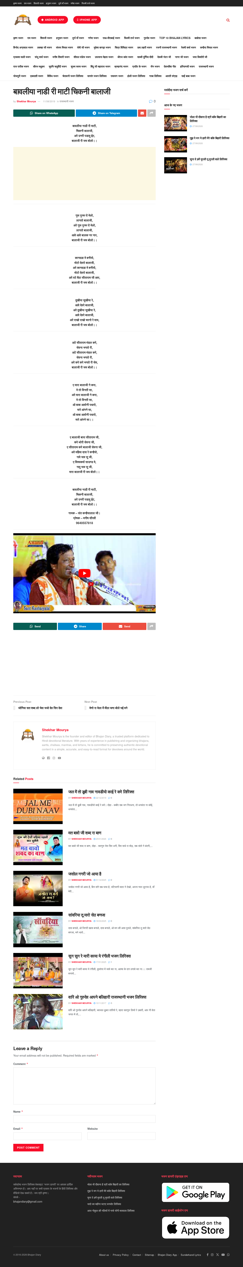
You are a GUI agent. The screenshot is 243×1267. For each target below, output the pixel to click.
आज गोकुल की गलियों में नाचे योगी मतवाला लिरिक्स (110, 1210)
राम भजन (27, 3)
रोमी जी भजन (83, 47)
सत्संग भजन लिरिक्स (97, 76)
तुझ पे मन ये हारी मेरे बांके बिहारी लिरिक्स (209, 138)
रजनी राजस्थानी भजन (166, 47)
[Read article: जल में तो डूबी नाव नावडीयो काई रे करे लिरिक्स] (38, 806)
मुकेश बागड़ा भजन (102, 47)
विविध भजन (52, 76)
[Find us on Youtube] (223, 1255)
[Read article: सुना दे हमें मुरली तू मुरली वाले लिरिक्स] (175, 165)
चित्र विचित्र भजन (124, 47)
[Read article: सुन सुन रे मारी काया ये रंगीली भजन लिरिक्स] (38, 970)
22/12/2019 (100, 797)
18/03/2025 (100, 920)
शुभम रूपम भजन (78, 66)
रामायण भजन (117, 76)
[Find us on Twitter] (217, 1255)
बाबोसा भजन (200, 38)
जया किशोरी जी (200, 57)
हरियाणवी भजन (187, 66)
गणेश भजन (75, 3)
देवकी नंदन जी (164, 57)
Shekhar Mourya (26, 101)
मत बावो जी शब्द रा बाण (84, 833)
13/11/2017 (100, 1002)
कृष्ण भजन (17, 3)
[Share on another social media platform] (151, 113)
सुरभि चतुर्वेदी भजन (58, 66)
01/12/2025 (100, 879)
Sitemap (149, 1255)
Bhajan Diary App (167, 1255)
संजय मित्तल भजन (64, 47)
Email (18, 1129)
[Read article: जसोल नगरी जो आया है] (38, 888)
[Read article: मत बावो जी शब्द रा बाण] (38, 847)
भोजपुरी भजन (19, 76)
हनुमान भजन (51, 3)
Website (92, 1129)
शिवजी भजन (39, 3)
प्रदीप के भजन (139, 66)
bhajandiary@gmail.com (27, 1201)
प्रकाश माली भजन (22, 57)
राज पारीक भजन (21, 66)
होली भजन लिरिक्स (136, 76)
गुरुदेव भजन (149, 38)
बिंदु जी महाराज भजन (100, 66)
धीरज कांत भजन (125, 57)
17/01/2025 (100, 961)
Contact (137, 1255)
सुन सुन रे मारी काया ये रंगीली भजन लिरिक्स (99, 956)
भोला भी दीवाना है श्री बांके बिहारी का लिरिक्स (208, 119)
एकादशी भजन (36, 76)
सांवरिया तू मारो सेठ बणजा (86, 915)
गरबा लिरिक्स (155, 76)
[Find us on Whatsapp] (228, 1255)
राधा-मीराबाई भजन (111, 38)
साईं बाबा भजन (188, 76)
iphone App (88, 19)
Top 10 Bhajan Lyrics (174, 38)
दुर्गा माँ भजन (63, 3)
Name (18, 1111)
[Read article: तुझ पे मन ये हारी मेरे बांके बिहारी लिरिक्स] (175, 144)
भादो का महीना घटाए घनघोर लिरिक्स (104, 1204)
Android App (54, 19)
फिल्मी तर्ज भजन (88, 3)
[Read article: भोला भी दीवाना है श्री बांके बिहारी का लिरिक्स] (175, 123)
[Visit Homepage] (22, 19)
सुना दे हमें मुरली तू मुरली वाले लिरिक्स (208, 159)
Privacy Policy (121, 1255)
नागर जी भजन (182, 57)
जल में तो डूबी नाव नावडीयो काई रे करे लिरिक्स (101, 792)
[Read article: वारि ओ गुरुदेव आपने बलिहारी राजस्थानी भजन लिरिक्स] (38, 1011)
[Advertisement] (84, 173)
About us (104, 1255)
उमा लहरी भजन (144, 47)
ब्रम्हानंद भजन (121, 66)
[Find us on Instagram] (212, 1255)
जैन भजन (155, 66)
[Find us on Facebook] (207, 1255)
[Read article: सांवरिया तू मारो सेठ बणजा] (38, 929)
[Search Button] (228, 20)
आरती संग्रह (171, 76)
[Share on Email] (142, 113)
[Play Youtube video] (84, 573)
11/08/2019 (49, 101)
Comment (20, 1064)
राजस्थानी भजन (206, 66)
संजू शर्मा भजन (41, 57)
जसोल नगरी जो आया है (84, 874)
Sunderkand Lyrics (191, 1255)
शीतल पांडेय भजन (82, 57)
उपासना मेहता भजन (104, 57)
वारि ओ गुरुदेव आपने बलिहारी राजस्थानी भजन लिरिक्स (107, 997)
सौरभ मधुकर (39, 66)
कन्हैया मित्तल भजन (209, 47)
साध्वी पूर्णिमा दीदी (145, 57)
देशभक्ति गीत (170, 66)
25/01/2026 (100, 838)
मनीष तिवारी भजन (61, 57)
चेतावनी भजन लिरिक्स (72, 76)
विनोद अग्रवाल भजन (23, 47)
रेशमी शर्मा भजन (188, 47)
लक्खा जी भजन (44, 47)
